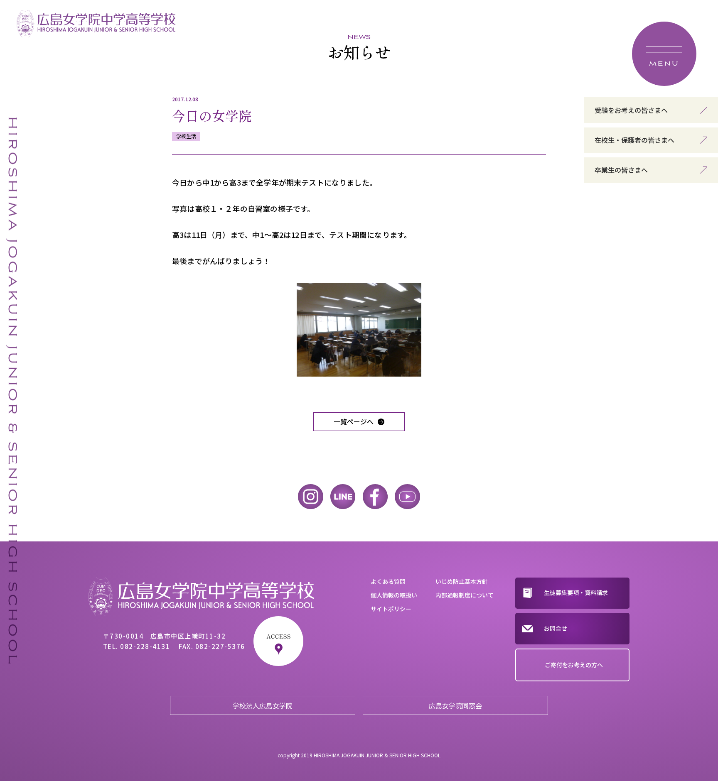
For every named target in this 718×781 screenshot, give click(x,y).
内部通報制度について (464, 595)
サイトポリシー (391, 609)
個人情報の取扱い (394, 595)
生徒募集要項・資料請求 (576, 592)
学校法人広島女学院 (263, 705)
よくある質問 (388, 581)
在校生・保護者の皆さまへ (634, 140)
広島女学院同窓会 (455, 705)
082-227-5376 (220, 646)
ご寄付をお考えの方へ (574, 665)
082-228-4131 (145, 646)
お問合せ (555, 628)
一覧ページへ (354, 421)
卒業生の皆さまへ (621, 170)
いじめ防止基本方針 (461, 581)
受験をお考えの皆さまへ (631, 110)
